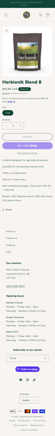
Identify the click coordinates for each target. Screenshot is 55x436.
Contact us (12, 238)
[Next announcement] (49, 4)
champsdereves (26, 417)
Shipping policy (38, 425)
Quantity (6, 120)
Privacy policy (40, 421)
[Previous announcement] (5, 4)
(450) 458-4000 (15, 286)
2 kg (9, 113)
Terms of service (21, 425)
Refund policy (25, 421)
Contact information (29, 430)
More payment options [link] (27, 153)
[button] (6, 15)
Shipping (5, 93)
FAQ (8, 252)
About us (11, 231)
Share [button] (9, 209)
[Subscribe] (45, 358)
